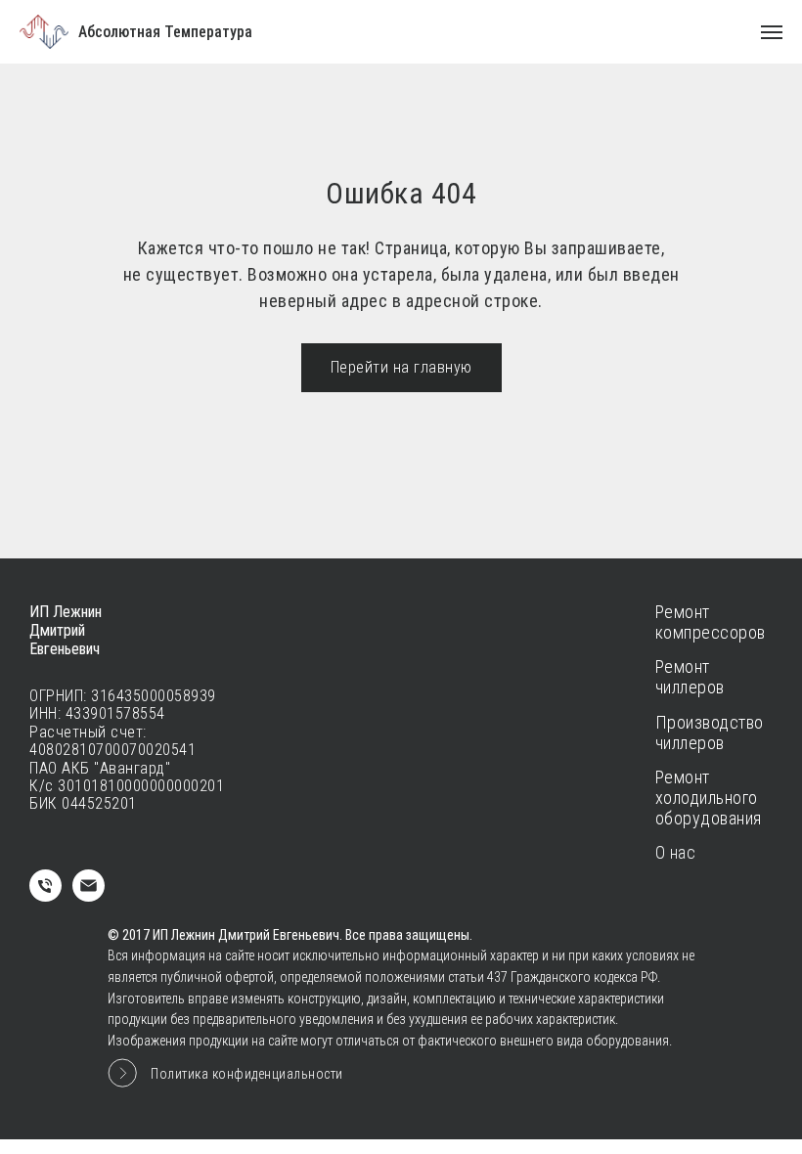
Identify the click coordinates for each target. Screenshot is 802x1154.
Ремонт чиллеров (690, 677)
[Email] (88, 896)
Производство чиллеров (709, 733)
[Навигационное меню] (771, 32)
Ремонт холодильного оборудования (708, 797)
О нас (675, 853)
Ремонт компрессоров (710, 622)
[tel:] (45, 896)
